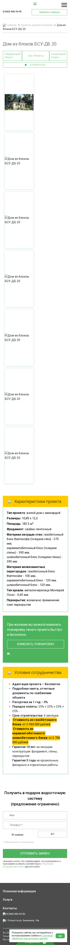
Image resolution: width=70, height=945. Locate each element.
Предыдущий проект (12, 56)
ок (60, 935)
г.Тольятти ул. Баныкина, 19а (22, 920)
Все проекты (35, 56)
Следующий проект (58, 56)
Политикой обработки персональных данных (32, 937)
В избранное (37, 65)
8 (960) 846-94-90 (12, 11)
